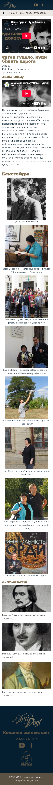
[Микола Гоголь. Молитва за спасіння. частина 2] (26, 598)
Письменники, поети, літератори (27, 13)
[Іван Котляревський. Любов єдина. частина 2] (26, 675)
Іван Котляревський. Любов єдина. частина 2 (22, 694)
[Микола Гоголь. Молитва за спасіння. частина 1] (26, 637)
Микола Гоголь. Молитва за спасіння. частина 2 (23, 617)
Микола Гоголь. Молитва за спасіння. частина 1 (23, 655)
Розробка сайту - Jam (26, 780)
